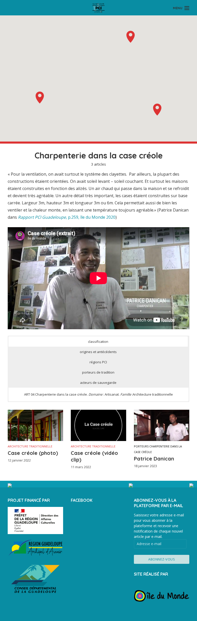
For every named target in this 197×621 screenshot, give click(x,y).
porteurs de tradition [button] (98, 372)
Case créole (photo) (33, 453)
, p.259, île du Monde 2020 (66, 217)
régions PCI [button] (98, 362)
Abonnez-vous (161, 559)
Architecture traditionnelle (30, 446)
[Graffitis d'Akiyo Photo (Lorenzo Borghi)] (159, 485)
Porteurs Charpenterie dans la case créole (158, 449)
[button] (39, 97)
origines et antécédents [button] (98, 351)
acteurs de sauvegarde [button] (98, 382)
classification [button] (98, 341)
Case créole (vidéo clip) (94, 456)
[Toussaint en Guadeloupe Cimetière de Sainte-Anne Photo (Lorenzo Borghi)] (38, 485)
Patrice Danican (154, 458)
